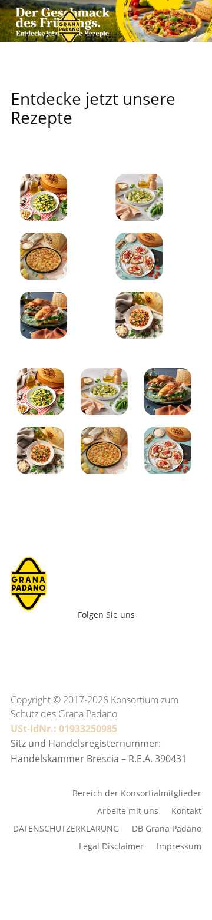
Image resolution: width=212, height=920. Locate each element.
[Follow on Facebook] (48, 643)
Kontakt (186, 810)
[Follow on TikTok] (170, 643)
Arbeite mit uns (137, 446)
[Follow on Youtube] (74, 643)
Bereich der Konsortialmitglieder (136, 792)
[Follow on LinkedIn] (152, 643)
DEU (89, 442)
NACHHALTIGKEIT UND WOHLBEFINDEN (122, 153)
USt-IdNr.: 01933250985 (64, 728)
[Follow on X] (126, 643)
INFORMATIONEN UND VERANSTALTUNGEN (122, 219)
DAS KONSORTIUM (122, 186)
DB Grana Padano (166, 828)
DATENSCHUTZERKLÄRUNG (66, 828)
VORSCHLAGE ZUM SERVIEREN (122, 120)
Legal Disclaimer (111, 845)
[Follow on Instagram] (100, 643)
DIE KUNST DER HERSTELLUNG (122, 87)
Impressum (179, 845)
